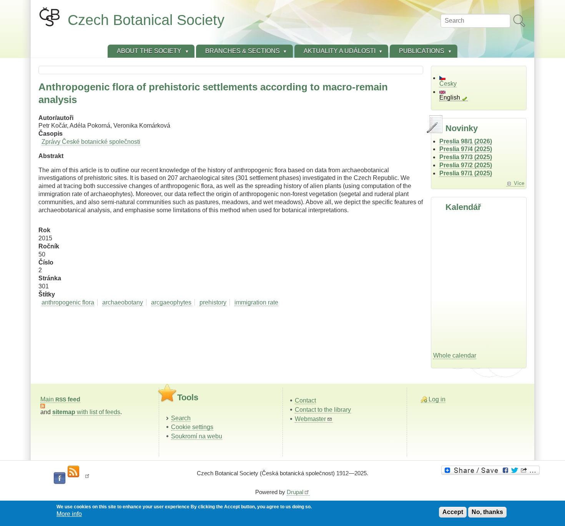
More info (69, 514)
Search (181, 418)
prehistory (212, 302)
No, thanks (487, 512)
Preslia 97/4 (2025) (465, 149)
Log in (437, 399)
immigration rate (256, 302)
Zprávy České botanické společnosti (91, 141)
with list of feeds (86, 412)
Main (60, 399)
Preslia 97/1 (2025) (465, 173)
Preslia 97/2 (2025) (465, 165)
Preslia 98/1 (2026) (465, 141)
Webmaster (310, 419)
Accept (452, 512)
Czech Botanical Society (146, 20)
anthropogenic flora (68, 302)
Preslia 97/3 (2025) (465, 157)
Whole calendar (454, 355)
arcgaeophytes (171, 302)
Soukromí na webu (196, 436)
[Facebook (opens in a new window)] (59, 478)
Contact (305, 400)
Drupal (295, 492)
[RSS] (73, 472)
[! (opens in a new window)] (87, 478)
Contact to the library (323, 409)
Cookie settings (192, 427)
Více (519, 183)
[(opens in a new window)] (491, 470)
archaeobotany (122, 302)
